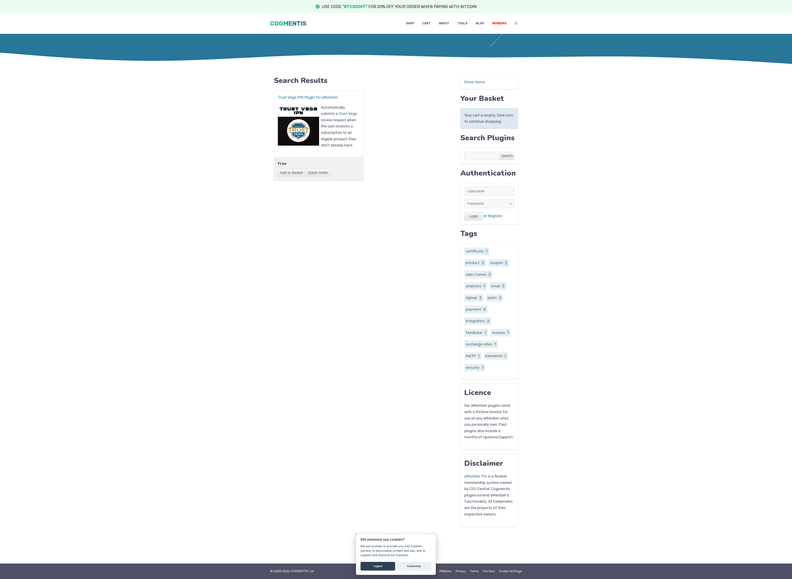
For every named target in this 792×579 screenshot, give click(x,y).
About (444, 23)
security (474, 367)
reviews (500, 332)
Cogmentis (288, 23)
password (495, 356)
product (475, 263)
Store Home (474, 82)
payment (476, 309)
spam (494, 297)
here (509, 115)
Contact (489, 571)
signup (474, 297)
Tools (462, 23)
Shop (410, 23)
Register (495, 216)
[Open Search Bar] (516, 23)
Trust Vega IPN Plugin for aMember (308, 97)
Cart (426, 23)
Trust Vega (347, 113)
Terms (474, 571)
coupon (498, 263)
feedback (476, 332)
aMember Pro (475, 476)
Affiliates (445, 571)
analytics (475, 286)
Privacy (461, 571)
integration (477, 321)
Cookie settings (510, 571)
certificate (476, 251)
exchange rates (481, 344)
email (497, 286)
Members (499, 23)
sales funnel (478, 274)
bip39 (473, 356)
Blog (480, 23)
